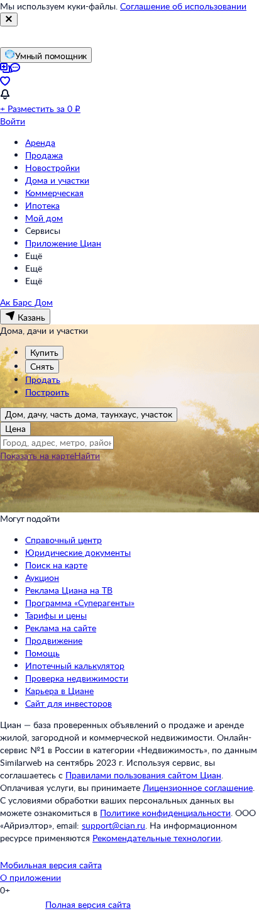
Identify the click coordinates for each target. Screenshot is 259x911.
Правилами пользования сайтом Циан (143, 775)
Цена (15, 428)
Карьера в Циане (59, 691)
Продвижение (53, 640)
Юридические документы (78, 552)
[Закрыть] (9, 19)
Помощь (42, 653)
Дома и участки (57, 180)
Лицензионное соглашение (198, 787)
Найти (87, 455)
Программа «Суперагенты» (80, 603)
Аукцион (42, 577)
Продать (42, 379)
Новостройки (52, 168)
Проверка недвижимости (76, 678)
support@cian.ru (113, 825)
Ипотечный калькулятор (74, 665)
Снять (42, 366)
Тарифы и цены (56, 615)
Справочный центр (63, 540)
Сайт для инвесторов (68, 703)
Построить (47, 392)
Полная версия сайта (88, 904)
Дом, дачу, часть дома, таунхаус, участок (88, 414)
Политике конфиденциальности (165, 813)
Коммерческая (54, 193)
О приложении (30, 877)
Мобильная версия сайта (51, 865)
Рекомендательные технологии (156, 838)
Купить (44, 352)
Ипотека (42, 205)
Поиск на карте (56, 565)
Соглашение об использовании (183, 6)
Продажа (44, 155)
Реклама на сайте (60, 628)
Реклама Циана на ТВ (69, 590)
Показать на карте (37, 455)
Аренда (40, 142)
